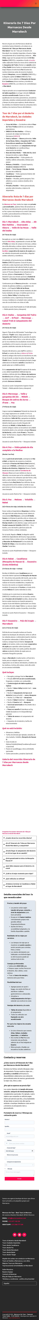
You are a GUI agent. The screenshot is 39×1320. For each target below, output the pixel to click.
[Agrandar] (16, 770)
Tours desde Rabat (8, 1252)
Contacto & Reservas (9, 1274)
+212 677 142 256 (14, 1221)
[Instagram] (19, 1235)
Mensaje (8, 1168)
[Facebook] (15, 1235)
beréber (5, 251)
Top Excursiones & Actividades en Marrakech (17, 1265)
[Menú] (36, 3)
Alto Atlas (11, 241)
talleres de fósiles (27, 353)
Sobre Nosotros (7, 1269)
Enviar (19, 1178)
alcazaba (32, 60)
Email (8, 1133)
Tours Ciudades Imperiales (11, 1243)
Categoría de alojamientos (14, 1161)
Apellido (7, 1126)
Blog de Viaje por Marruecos (11, 1276)
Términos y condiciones (10, 1279)
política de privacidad (27, 1279)
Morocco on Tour (10, 204)
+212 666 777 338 (17, 1224)
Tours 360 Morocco (14, 1318)
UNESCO (17, 136)
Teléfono (9, 1140)
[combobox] (6, 1143)
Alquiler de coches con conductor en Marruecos (18, 1258)
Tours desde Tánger (9, 1254)
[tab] (19, 838)
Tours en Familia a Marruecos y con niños (16, 1261)
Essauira (5, 84)
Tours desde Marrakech (10, 1250)
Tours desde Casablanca (10, 1245)
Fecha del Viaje (11, 1148)
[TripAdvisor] (24, 1235)
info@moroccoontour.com (17, 1218)
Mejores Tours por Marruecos (12, 1263)
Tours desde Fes (8, 1247)
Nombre (7, 1119)
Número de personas (12, 1155)
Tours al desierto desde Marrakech (14, 1240)
